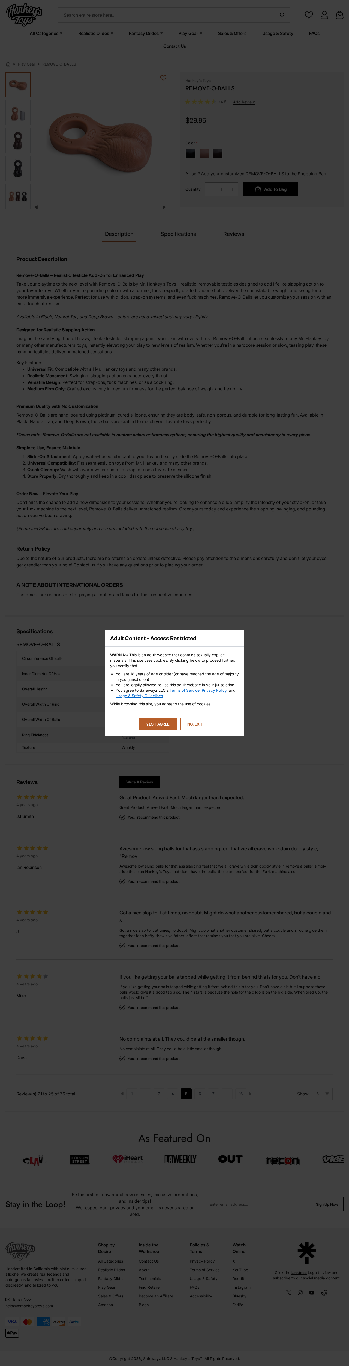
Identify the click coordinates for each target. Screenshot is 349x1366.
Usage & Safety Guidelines (139, 695)
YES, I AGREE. (158, 724)
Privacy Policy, (215, 690)
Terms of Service (185, 690)
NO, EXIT (195, 724)
